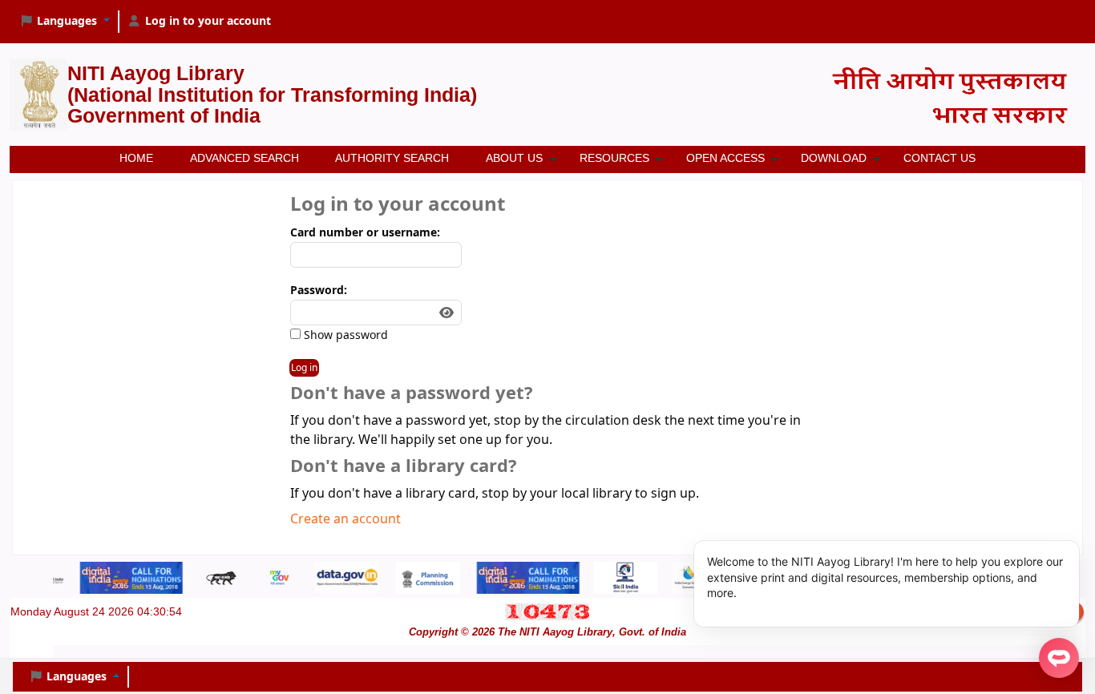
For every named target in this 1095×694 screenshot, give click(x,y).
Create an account (345, 519)
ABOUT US (514, 157)
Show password (344, 335)
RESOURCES (614, 157)
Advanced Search (244, 157)
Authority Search (392, 157)
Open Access (725, 157)
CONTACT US (939, 157)
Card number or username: (365, 232)
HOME (136, 157)
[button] (64, 21)
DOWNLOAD (834, 157)
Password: (318, 290)
